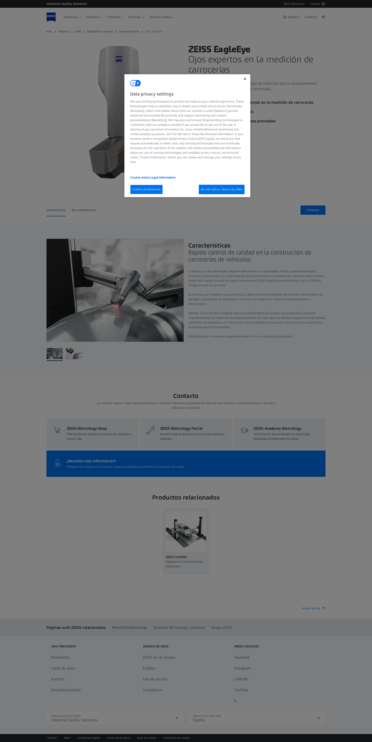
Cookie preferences (146, 189)
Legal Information (163, 177)
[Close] (245, 79)
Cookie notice (140, 177)
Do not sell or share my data (221, 189)
